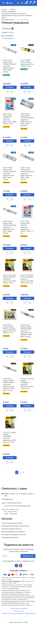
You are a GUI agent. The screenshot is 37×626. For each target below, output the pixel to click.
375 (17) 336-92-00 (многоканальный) (17, 506)
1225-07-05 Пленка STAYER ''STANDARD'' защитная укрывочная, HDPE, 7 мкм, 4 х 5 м (27, 383)
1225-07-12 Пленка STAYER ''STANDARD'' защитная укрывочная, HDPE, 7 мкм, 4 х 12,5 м (9, 437)
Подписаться (28, 556)
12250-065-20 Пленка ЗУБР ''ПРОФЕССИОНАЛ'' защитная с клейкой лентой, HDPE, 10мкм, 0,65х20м (27, 120)
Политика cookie (18, 611)
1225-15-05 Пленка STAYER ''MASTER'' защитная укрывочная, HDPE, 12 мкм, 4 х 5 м (9, 279)
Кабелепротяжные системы (11, 529)
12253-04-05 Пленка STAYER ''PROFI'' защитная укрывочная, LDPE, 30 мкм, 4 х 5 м (9, 329)
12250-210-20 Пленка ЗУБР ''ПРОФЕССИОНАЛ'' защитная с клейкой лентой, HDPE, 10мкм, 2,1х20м (27, 173)
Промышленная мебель (10, 537)
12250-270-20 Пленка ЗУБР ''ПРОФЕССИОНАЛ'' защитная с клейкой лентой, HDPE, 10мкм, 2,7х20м (9, 66)
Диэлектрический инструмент (12, 523)
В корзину (9, 87)
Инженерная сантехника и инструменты (16, 526)
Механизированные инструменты (13, 532)
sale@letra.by (8, 499)
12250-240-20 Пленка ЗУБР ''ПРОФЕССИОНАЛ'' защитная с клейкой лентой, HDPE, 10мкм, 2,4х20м (9, 227)
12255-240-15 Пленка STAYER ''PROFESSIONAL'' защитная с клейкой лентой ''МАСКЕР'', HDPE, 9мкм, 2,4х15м (26, 331)
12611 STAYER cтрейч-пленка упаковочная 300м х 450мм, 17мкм (26, 63)
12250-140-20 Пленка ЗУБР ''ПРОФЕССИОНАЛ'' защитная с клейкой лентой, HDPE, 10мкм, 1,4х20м (9, 173)
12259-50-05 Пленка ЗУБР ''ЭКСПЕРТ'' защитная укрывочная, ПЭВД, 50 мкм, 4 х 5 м (10, 119)
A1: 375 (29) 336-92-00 (12, 503)
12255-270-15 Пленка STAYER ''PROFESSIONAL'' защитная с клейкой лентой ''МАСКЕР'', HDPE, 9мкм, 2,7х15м (9, 384)
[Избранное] (29, 3)
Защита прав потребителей (18, 608)
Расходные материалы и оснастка (14, 534)
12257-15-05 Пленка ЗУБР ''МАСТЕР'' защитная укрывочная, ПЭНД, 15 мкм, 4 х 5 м (26, 227)
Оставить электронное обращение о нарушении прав (18, 613)
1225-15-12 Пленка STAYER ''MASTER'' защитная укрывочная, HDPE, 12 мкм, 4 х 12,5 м (27, 279)
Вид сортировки (7, 36)
